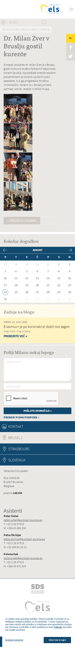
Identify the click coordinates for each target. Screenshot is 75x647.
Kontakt (15, 426)
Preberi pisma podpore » (21, 417)
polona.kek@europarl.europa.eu (23, 558)
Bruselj (25, 437)
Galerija (14, 22)
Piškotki (58, 627)
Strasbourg (19, 448)
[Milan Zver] (17, 9)
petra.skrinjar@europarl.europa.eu (24, 539)
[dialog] (38, 630)
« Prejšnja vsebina (22, 220)
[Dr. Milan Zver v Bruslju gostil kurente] (18, 122)
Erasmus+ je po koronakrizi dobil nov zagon (37, 326)
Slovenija (16, 460)
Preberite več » (15, 336)
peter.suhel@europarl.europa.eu (23, 520)
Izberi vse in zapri (57, 640)
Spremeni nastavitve (14, 640)
